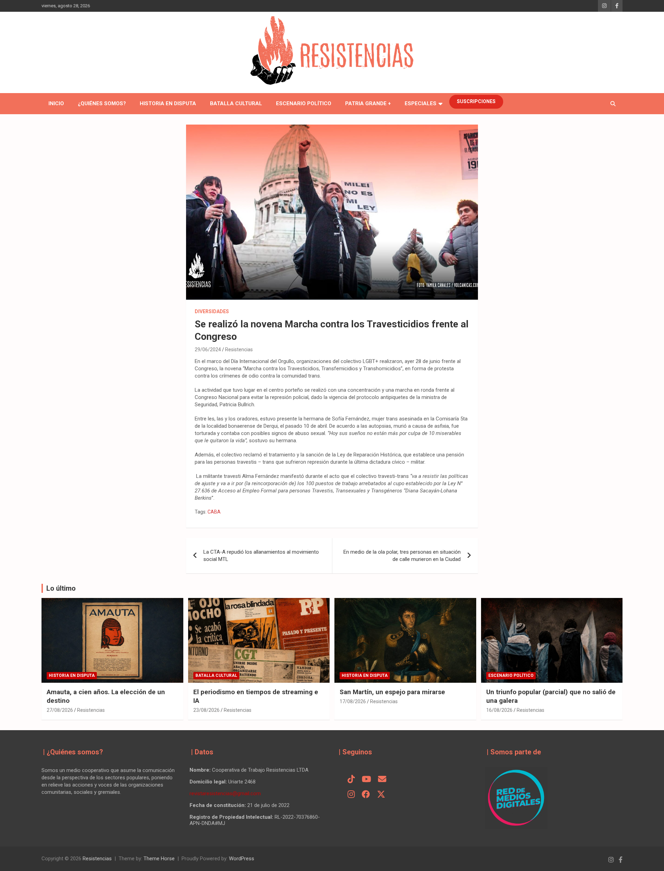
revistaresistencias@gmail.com (225, 793)
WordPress (241, 858)
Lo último (61, 588)
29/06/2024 (208, 349)
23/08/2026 (206, 710)
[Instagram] (351, 795)
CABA (214, 512)
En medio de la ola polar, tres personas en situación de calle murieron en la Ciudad (402, 555)
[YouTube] (366, 780)
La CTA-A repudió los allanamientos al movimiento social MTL (261, 555)
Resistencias (239, 349)
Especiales (420, 103)
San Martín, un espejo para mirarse (392, 692)
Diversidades (212, 311)
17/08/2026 (353, 701)
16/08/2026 (499, 710)
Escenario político (303, 103)
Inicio (56, 103)
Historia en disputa (168, 103)
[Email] (382, 780)
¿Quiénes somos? (102, 103)
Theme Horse (159, 858)
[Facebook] (366, 795)
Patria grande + (368, 103)
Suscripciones (476, 101)
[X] (381, 795)
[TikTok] (351, 780)
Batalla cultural (236, 103)
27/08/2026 (60, 710)
